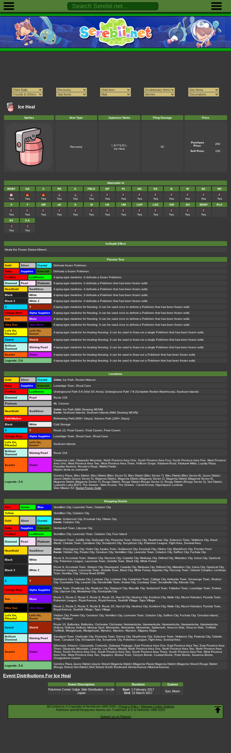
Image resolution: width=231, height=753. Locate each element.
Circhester (101, 624)
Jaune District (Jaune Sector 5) (74, 478)
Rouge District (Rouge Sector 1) (142, 481)
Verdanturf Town (64, 528)
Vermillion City (62, 507)
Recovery (76, 146)
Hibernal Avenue (158, 667)
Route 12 (60, 430)
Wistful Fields (107, 466)
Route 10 (60, 624)
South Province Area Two (114, 651)
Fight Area (175, 543)
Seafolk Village (127, 600)
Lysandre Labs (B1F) (67, 484)
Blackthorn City (182, 548)
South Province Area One (79, 651)
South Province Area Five (189, 460)
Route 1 (59, 597)
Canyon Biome (142, 654)
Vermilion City (113, 615)
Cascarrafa (86, 645)
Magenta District (105, 478)
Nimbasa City (148, 558)
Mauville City (137, 588)
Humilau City (70, 573)
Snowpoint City (111, 543)
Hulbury (58, 627)
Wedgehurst (73, 630)
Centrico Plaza (63, 475)
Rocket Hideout (85, 379)
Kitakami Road (166, 463)
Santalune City (63, 579)
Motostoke (112, 627)
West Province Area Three (118, 463)
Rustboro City (99, 588)
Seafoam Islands (188, 391)
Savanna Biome (202, 654)
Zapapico (107, 654)
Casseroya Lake (64, 460)
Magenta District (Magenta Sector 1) (141, 478)
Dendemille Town (109, 582)
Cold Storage (62, 424)
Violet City (92, 548)
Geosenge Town (199, 579)
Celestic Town (72, 543)
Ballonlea (73, 624)
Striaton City (95, 558)
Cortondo (101, 645)
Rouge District (111, 481)
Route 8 (95, 597)
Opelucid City (214, 567)
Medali (122, 648)
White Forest (148, 561)
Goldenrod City (72, 519)
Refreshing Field (64, 418)
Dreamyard (112, 567)
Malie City (173, 597)
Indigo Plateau (63, 618)
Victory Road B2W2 (92, 573)
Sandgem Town (64, 539)
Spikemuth (158, 627)
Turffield (210, 627)
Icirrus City (200, 558)
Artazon (73, 645)
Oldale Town (62, 588)
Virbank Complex (201, 570)
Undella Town (116, 561)
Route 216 (60, 397)
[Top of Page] (217, 709)
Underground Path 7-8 (119, 391)
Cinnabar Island (207, 615)
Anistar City (128, 582)
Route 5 (83, 597)
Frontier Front (203, 548)
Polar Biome (182, 654)
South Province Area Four (154, 460)
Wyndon (106, 630)
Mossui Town (123, 654)
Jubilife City (82, 539)
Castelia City (130, 558)
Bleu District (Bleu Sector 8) (183, 475)
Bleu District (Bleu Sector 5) (108, 475)
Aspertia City (160, 570)
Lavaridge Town (64, 385)
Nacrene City (113, 558)
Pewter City (87, 552)
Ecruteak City (92, 519)
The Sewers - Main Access (100, 484)
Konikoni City (157, 597)
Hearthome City (158, 539)
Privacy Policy (129, 706)
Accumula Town (75, 558)
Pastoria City (202, 636)
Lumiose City (82, 579)
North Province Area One (120, 460)
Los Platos (109, 648)
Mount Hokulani (191, 597)
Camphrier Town (138, 579)
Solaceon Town (180, 539)
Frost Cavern (75, 430)
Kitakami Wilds (187, 463)
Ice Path (68, 379)
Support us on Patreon (115, 716)
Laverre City (88, 582)
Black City (132, 561)
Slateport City (118, 588)
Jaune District (211, 475)
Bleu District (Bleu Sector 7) (146, 475)
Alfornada (60, 645)
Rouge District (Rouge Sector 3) (185, 481)
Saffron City (181, 552)
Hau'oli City (123, 597)
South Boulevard (116, 667)
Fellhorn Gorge (146, 463)
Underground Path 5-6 (68, 391)
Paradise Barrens (65, 466)
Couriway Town (147, 582)
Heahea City (139, 597)
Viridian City (70, 552)
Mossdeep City (86, 591)
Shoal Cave (83, 385)
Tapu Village (147, 600)
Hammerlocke (132, 624)
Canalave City (91, 543)
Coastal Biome (163, 654)
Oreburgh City (100, 539)
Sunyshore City (132, 543)
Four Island (119, 534)
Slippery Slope (147, 630)
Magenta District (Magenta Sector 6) (189, 478)
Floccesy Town (179, 570)
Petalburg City (80, 588)
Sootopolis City (107, 591)
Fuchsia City (198, 552)
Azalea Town (108, 548)
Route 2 (71, 597)
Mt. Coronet (61, 403)
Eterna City (139, 539)
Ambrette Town (176, 579)
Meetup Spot (95, 627)
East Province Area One (150, 645)
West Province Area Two (83, 463)
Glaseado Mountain (89, 460)
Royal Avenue (88, 600)
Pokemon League (155, 543)
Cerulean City (104, 552)
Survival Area (192, 543)
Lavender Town (83, 507)
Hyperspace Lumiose (169, 484)
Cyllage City (158, 579)
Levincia (95, 648)
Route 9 (59, 558)
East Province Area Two (182, 645)
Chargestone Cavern (67, 658)
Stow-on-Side (176, 627)
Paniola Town (212, 597)
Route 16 (108, 597)
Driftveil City (165, 558)
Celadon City (102, 507)
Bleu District (81, 475)
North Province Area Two (178, 648)
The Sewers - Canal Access (136, 484)
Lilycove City (84, 528)
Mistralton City (183, 558)
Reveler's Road (87, 466)
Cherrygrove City (73, 548)
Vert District (214, 481)
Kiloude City (186, 582)
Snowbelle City (167, 582)
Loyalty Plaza (207, 463)
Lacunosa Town (95, 561)
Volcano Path (103, 418)
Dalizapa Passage (121, 645)
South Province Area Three (149, 651)
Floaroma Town (121, 539)
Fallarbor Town (178, 588)
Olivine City (109, 519)
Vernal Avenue (137, 667)
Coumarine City (69, 582)
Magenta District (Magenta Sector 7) (77, 481)
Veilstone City (199, 539)
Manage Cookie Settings (157, 706)
